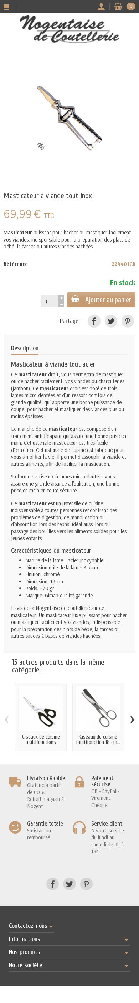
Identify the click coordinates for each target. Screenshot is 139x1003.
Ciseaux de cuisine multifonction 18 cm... (98, 739)
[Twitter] (111, 321)
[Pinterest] (128, 321)
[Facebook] (94, 321)
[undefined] (69, 118)
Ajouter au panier (108, 300)
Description (24, 348)
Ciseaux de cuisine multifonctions (41, 739)
